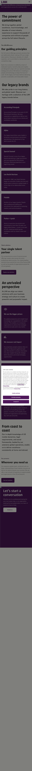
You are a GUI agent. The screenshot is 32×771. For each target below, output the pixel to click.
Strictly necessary (15, 397)
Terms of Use (17, 388)
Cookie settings (16, 393)
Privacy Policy (6, 386)
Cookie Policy (21, 384)
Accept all (16, 401)
